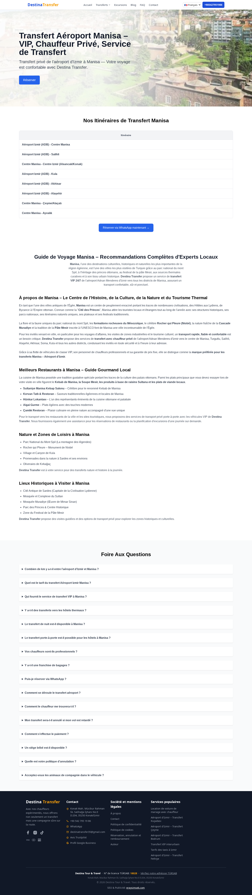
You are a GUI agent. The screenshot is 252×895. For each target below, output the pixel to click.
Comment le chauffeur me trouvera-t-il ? (50, 706)
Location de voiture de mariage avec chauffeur (164, 810)
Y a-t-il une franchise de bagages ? (47, 665)
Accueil (87, 5)
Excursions (120, 5)
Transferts (102, 5)
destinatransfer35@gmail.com (87, 832)
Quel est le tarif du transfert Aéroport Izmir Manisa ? (58, 582)
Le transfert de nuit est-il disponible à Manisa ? (55, 624)
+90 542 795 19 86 (80, 821)
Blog (133, 5)
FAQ (142, 5)
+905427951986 (213, 4)
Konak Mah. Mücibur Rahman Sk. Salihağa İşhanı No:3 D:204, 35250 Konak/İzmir (87, 812)
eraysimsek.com (135, 887)
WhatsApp (76, 826)
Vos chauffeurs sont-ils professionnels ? (51, 651)
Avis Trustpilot (78, 837)
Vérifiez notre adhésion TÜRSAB (159, 873)
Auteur (114, 844)
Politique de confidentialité (126, 824)
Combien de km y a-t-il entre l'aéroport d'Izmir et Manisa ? (62, 569)
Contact (153, 5)
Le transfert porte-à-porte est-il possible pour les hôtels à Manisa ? (68, 637)
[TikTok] (42, 832)
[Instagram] (35, 832)
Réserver (29, 80)
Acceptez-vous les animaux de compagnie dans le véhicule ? (64, 775)
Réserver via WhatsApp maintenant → (126, 227)
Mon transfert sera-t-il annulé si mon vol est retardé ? (59, 720)
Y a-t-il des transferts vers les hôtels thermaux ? (55, 610)
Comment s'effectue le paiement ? (47, 734)
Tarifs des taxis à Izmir (164, 849)
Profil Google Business (83, 843)
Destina (43, 4)
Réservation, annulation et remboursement (126, 837)
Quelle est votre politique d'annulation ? (50, 761)
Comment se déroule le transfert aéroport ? (53, 692)
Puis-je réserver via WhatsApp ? (45, 679)
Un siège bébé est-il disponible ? (46, 747)
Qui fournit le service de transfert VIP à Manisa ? (56, 596)
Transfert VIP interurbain (165, 844)
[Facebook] (28, 832)
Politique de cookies (122, 829)
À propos (116, 813)
